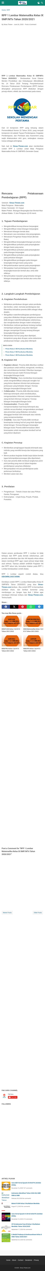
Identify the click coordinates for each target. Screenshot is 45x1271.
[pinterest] (22, 607)
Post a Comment (30, 24)
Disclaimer (28, 1260)
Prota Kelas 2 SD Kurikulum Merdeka (19, 349)
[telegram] (39, 607)
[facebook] (6, 607)
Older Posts (38, 912)
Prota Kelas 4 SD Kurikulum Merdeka (19, 352)
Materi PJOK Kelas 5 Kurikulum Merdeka (25, 1203)
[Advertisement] (22, 50)
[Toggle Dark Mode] (38, 3)
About (14, 1260)
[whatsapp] (31, 607)
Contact (20, 1260)
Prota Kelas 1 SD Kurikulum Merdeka (19, 355)
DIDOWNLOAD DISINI (11, 577)
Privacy (36, 1260)
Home (8, 1260)
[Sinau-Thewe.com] (22, 3)
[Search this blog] (42, 3)
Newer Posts (7, 912)
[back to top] (40, 1266)
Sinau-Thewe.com (20, 146)
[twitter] (14, 607)
